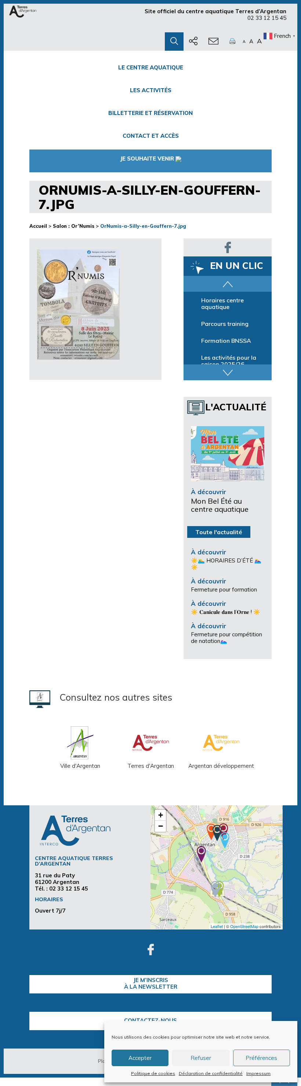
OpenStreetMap (244, 926)
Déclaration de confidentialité (211, 1073)
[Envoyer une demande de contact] (213, 41)
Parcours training (225, 323)
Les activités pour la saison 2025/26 (228, 361)
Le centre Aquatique (150, 67)
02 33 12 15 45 (266, 17)
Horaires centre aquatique (222, 303)
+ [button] (160, 815)
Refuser (201, 1057)
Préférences (261, 1057)
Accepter (140, 1057)
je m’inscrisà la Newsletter (150, 983)
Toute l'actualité (218, 532)
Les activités (150, 90)
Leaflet (217, 926)
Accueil (38, 226)
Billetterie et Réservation (150, 112)
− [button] (160, 826)
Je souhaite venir (147, 158)
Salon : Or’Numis (73, 226)
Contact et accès (151, 135)
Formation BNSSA (226, 340)
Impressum (258, 1073)
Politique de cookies (153, 1073)
